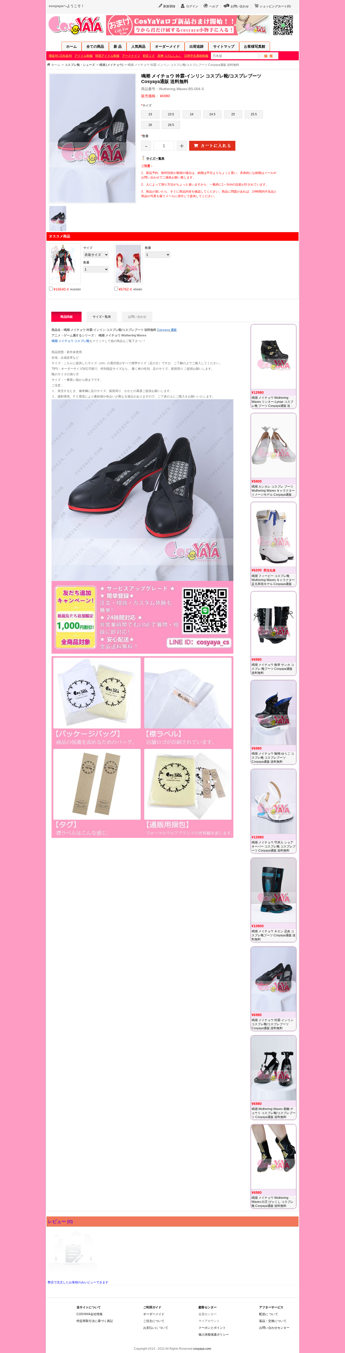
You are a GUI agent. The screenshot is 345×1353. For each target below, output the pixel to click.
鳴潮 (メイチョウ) (111, 65)
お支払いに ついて (155, 1328)
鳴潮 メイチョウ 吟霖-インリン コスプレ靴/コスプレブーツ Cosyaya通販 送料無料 (272, 1024)
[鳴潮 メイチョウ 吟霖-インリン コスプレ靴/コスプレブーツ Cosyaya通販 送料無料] (273, 979)
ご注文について (153, 1321)
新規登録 (169, 6)
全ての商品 (95, 46)
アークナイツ (131, 56)
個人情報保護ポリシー (214, 1334)
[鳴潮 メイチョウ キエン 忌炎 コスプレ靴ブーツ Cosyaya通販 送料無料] (273, 890)
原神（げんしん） (169, 56)
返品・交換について (272, 1321)
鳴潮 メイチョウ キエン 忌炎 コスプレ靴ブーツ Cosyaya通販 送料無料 (273, 935)
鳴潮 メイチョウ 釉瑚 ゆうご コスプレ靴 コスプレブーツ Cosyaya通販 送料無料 (273, 757)
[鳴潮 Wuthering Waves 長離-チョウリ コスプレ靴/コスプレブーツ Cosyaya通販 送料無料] (273, 1068)
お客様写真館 (254, 46)
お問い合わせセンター (274, 1328)
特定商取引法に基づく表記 (95, 1321)
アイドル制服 (84, 56)
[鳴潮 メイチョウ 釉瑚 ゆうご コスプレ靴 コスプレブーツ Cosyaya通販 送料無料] (273, 712)
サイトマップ (223, 46)
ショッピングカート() (275, 6)
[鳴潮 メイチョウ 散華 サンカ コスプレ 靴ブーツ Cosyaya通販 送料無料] (273, 624)
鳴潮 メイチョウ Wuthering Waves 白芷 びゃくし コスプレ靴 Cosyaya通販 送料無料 (272, 1202)
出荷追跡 (196, 46)
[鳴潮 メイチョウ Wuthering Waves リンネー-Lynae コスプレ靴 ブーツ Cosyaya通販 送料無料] (273, 357)
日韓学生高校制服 (196, 56)
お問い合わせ (240, 6)
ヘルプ (213, 6)
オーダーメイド (167, 46)
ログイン (192, 6)
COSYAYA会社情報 (90, 1314)
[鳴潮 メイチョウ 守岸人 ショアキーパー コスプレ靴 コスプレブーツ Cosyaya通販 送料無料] (273, 801)
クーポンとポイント (212, 1328)
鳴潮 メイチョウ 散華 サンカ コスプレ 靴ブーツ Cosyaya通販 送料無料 (273, 669)
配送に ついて (268, 1314)
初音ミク (149, 56)
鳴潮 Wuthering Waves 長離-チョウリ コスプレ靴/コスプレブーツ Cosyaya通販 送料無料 (273, 1113)
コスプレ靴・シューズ (80, 65)
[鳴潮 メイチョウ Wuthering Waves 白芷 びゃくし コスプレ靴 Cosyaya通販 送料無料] (273, 1157)
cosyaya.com (202, 1348)
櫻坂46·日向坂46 (60, 56)
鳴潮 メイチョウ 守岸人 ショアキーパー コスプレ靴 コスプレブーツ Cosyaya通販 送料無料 (273, 846)
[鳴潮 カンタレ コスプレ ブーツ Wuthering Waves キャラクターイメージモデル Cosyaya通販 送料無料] (273, 445)
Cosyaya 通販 (167, 330)
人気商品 (138, 46)
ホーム (71, 46)
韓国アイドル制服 (107, 56)
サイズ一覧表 (155, 158)
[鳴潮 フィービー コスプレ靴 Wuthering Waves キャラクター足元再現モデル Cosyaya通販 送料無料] (273, 534)
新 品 (118, 46)
